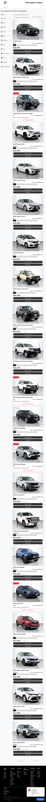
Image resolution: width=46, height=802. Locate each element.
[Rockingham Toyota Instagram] (6, 794)
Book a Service (38, 771)
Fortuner (12, 778)
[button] (41, 7)
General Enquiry (7, 791)
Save (40, 39)
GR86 (25, 773)
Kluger (11, 782)
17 (33, 761)
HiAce (18, 775)
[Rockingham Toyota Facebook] (4, 794)
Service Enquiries (39, 774)
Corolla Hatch (5, 774)
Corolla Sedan (5, 777)
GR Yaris (25, 772)
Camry (5, 775)
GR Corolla (26, 774)
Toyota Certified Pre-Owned (32, 785)
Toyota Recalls (38, 776)
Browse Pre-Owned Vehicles (32, 772)
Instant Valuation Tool (32, 779)
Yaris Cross (12, 779)
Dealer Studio (10, 799)
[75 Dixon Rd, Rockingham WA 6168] (7, 7)
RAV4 (11, 771)
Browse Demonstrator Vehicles (33, 775)
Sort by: (33, 16)
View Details (28, 53)
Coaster (18, 776)
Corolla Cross (11, 781)
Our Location (6, 790)
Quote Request (31, 782)
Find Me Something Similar (28, 120)
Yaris (4, 772)
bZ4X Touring (12, 773)
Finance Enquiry (28, 50)
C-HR (11, 776)
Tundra (18, 774)
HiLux (18, 771)
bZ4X (11, 772)
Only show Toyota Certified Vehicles (22, 17)
